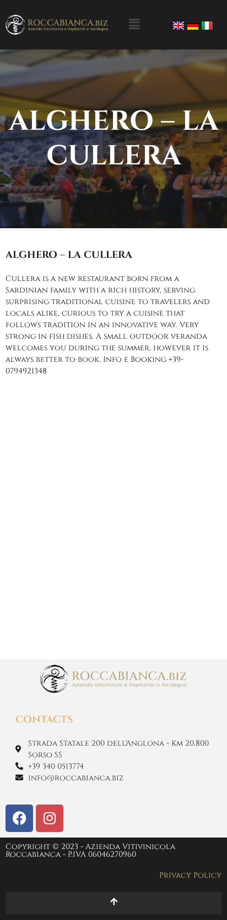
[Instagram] (49, 818)
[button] (134, 24)
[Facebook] (19, 818)
